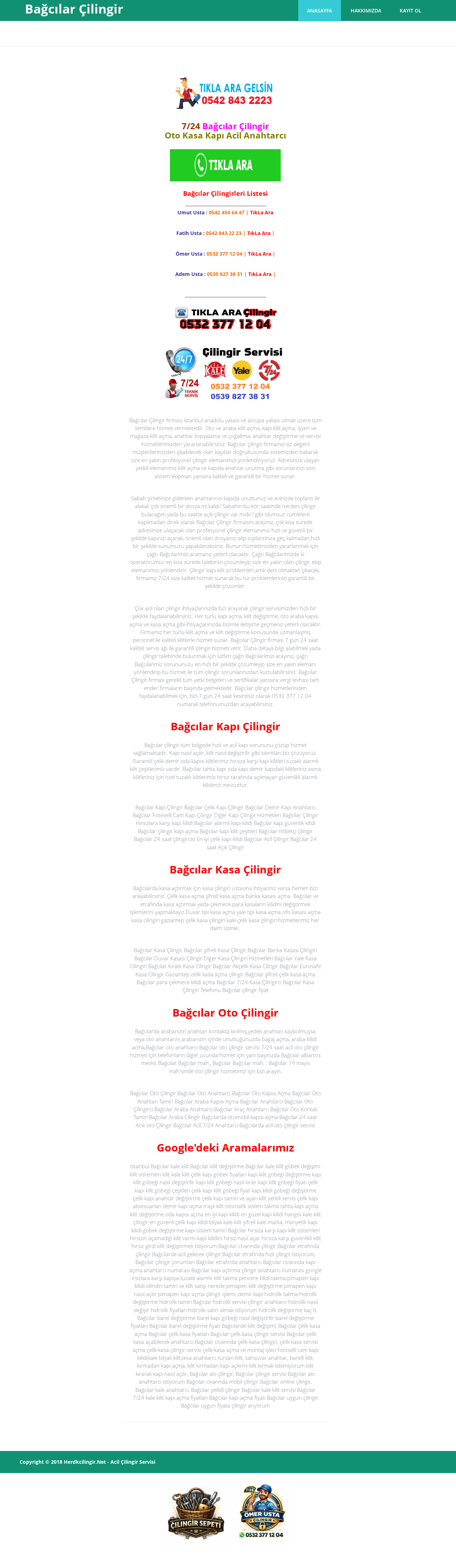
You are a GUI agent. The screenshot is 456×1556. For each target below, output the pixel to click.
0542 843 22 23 (224, 233)
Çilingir (129, 1461)
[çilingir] (196, 1512)
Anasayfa (319, 10)
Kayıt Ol (410, 10)
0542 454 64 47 (226, 212)
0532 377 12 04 (224, 253)
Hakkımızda (366, 10)
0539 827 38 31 (225, 274)
